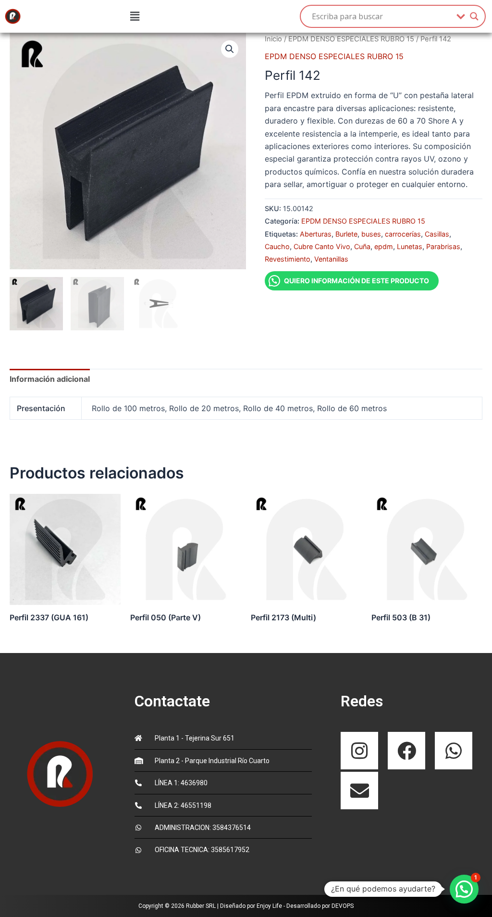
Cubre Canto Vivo (322, 246)
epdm (383, 246)
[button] (134, 16)
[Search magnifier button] (474, 16)
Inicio (273, 39)
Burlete (346, 234)
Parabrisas (443, 246)
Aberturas (316, 234)
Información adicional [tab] (50, 379)
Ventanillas (331, 259)
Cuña (362, 246)
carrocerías (403, 234)
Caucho (277, 246)
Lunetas (409, 246)
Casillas (437, 234)
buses (371, 234)
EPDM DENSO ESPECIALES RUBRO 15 (351, 39)
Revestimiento (287, 259)
